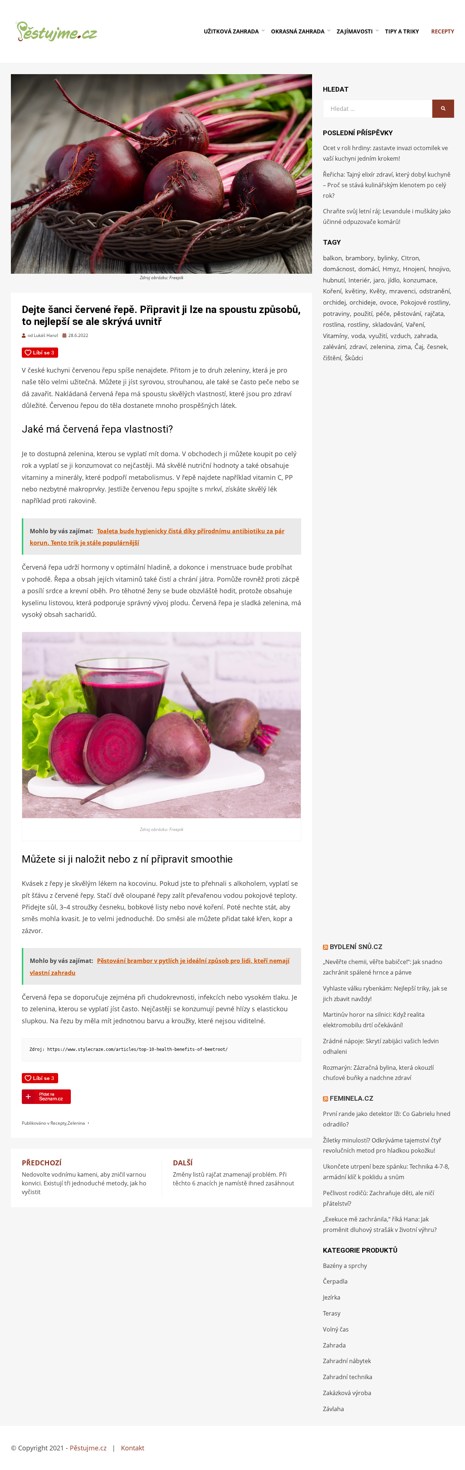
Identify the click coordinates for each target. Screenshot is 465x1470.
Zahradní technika (347, 1377)
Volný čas (336, 1329)
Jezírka (331, 1297)
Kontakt (132, 1447)
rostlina (333, 324)
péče (383, 313)
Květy (377, 291)
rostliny (358, 324)
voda (358, 336)
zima (404, 346)
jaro (378, 280)
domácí (368, 269)
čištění (332, 358)
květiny (355, 291)
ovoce (388, 302)
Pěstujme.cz (88, 1447)
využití (378, 336)
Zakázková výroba (347, 1393)
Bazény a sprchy (345, 1266)
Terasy (331, 1313)
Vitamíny (335, 336)
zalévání (334, 346)
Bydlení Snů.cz (356, 947)
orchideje (362, 302)
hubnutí (334, 280)
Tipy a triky (402, 31)
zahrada (425, 336)
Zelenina (76, 1123)
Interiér (359, 280)
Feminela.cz (351, 1098)
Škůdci (354, 358)
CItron (410, 258)
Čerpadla (335, 1281)
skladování (387, 324)
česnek (437, 346)
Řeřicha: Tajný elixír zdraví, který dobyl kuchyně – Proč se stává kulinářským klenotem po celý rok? (386, 185)
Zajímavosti (355, 31)
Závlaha (333, 1409)
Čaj (419, 346)
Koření (332, 291)
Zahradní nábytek (347, 1361)
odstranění (434, 291)
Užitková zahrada (231, 31)
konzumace (419, 280)
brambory (359, 258)
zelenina (382, 346)
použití (362, 313)
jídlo (394, 280)
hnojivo (439, 269)
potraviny (336, 313)
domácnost (339, 269)
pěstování (407, 313)
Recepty (442, 31)
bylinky (387, 258)
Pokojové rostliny (424, 302)
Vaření (415, 324)
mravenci (402, 291)
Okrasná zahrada (297, 31)
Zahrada (334, 1345)
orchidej (334, 302)
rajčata (434, 313)
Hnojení (414, 269)
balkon (332, 258)
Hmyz (391, 269)
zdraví (358, 346)
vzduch (401, 336)
